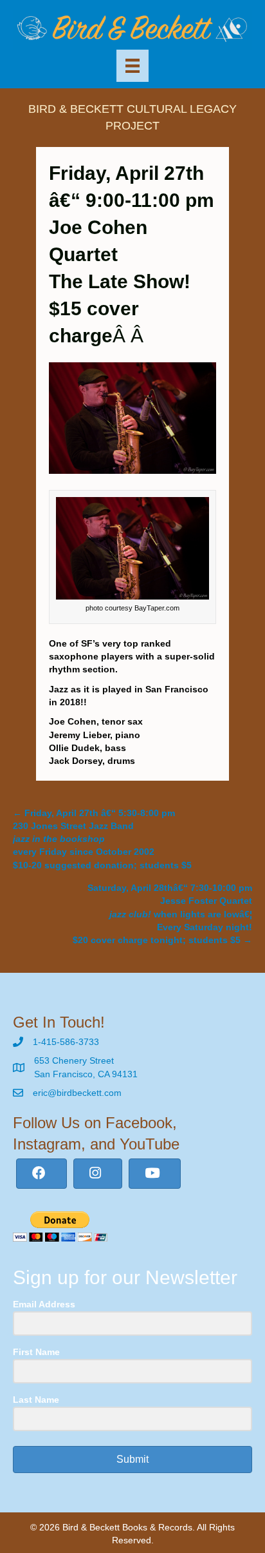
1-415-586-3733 (66, 1042)
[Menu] (132, 66)
